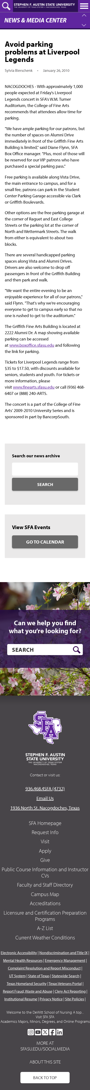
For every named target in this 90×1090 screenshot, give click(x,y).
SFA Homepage (45, 823)
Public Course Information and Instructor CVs (45, 872)
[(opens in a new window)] (31, 1032)
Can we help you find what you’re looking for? (45, 627)
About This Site (45, 1062)
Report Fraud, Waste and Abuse (27, 991)
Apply (45, 850)
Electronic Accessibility (19, 952)
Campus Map (45, 894)
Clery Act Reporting (70, 991)
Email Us (45, 798)
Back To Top (45, 1077)
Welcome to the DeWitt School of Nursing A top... (45, 1012)
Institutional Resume (20, 999)
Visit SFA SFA (45, 1016)
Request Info (45, 832)
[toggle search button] (6, 6)
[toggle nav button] (84, 6)
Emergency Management (65, 960)
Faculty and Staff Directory (45, 884)
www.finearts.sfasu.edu (33, 387)
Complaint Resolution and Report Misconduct (44, 968)
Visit (45, 841)
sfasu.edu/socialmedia (45, 1049)
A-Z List (45, 928)
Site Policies (74, 999)
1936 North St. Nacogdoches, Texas (45, 808)
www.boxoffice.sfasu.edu (31, 345)
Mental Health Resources (22, 960)
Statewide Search (65, 975)
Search (45, 484)
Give (45, 860)
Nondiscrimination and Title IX (63, 952)
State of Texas (38, 975)
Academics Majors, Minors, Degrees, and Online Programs (45, 1021)
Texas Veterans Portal (65, 983)
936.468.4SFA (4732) (45, 788)
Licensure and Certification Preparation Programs (45, 915)
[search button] (76, 650)
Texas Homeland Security (27, 983)
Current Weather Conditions (45, 937)
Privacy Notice (51, 999)
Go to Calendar (45, 542)
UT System (17, 975)
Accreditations (45, 903)
